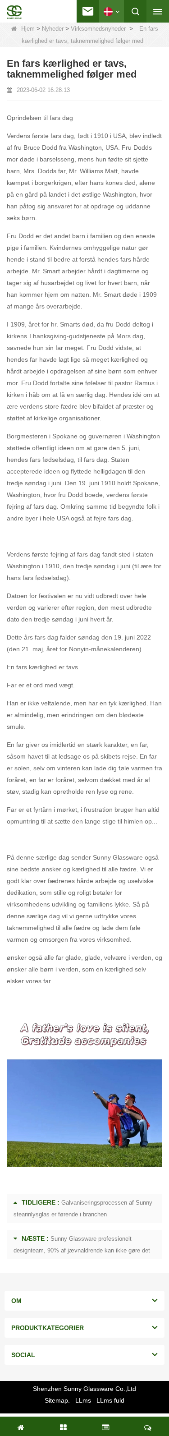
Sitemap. (57, 1400)
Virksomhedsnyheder (98, 28)
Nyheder (53, 28)
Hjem (28, 28)
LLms (83, 1400)
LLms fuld (110, 1400)
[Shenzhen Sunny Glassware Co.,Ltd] (14, 12)
